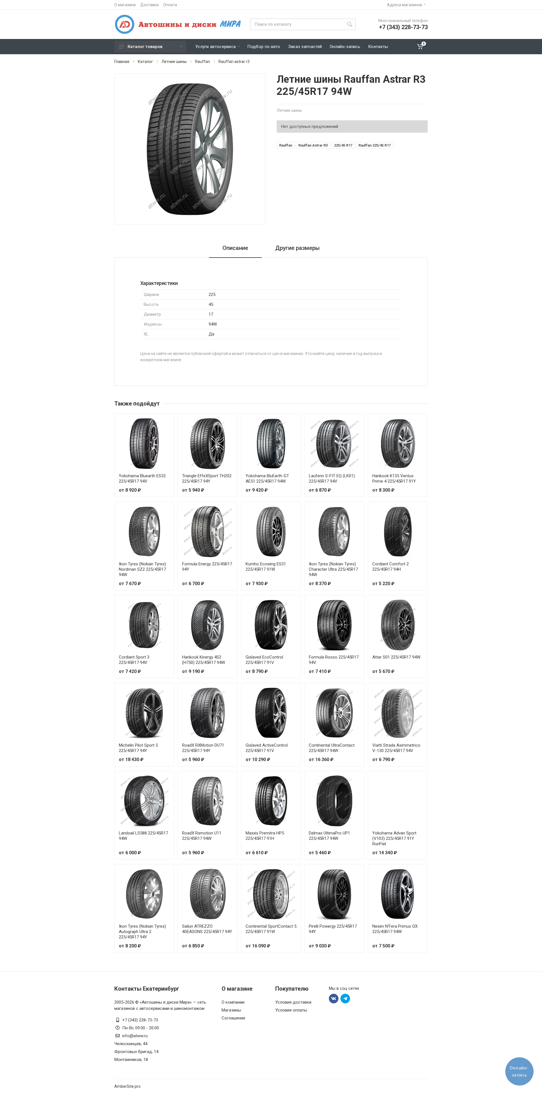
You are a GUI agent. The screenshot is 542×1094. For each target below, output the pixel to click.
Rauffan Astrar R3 (313, 145)
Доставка (149, 5)
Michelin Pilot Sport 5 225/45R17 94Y (138, 748)
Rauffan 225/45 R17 (375, 145)
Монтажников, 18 (131, 1059)
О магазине (125, 5)
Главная (121, 61)
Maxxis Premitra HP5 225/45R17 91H (265, 836)
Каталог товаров (145, 46)
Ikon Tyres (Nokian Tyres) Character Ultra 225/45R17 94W (333, 569)
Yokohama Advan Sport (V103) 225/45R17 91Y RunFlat (394, 838)
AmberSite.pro (127, 1086)
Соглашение (233, 1018)
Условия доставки (293, 1002)
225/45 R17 (343, 145)
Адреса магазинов (404, 5)
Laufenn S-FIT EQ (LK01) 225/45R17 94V (332, 478)
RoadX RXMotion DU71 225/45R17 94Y (203, 748)
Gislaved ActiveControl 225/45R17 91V (267, 748)
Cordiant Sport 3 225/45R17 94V (134, 660)
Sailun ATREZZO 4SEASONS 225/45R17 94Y (207, 929)
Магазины (231, 1010)
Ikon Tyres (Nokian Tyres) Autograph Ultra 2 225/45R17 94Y (142, 932)
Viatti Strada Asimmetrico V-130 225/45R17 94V (396, 748)
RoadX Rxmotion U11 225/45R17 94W (201, 836)
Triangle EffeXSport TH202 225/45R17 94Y (206, 478)
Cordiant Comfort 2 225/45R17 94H (390, 566)
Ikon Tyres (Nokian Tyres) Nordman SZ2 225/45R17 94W (142, 569)
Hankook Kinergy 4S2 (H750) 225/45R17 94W (203, 660)
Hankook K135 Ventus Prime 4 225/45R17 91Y (394, 478)
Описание (235, 248)
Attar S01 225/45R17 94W (396, 657)
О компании (233, 1002)
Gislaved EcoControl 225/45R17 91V (264, 660)
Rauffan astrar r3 (234, 61)
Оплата (170, 5)
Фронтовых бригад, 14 (136, 1051)
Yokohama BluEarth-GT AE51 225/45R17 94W (267, 478)
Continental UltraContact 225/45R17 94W (332, 748)
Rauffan (202, 61)
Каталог (145, 61)
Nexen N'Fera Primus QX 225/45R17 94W (395, 929)
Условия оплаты (291, 1010)
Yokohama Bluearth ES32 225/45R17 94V (142, 478)
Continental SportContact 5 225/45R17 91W (271, 929)
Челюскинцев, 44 (130, 1043)
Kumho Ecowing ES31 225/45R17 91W (266, 566)
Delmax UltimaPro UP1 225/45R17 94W (329, 836)
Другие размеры (297, 248)
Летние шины (174, 61)
